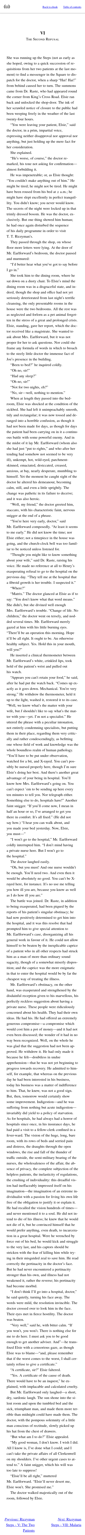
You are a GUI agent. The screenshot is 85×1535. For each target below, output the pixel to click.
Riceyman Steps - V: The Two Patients (20, 1525)
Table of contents (72, 7)
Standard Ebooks (7, 7)
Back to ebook (50, 7)
